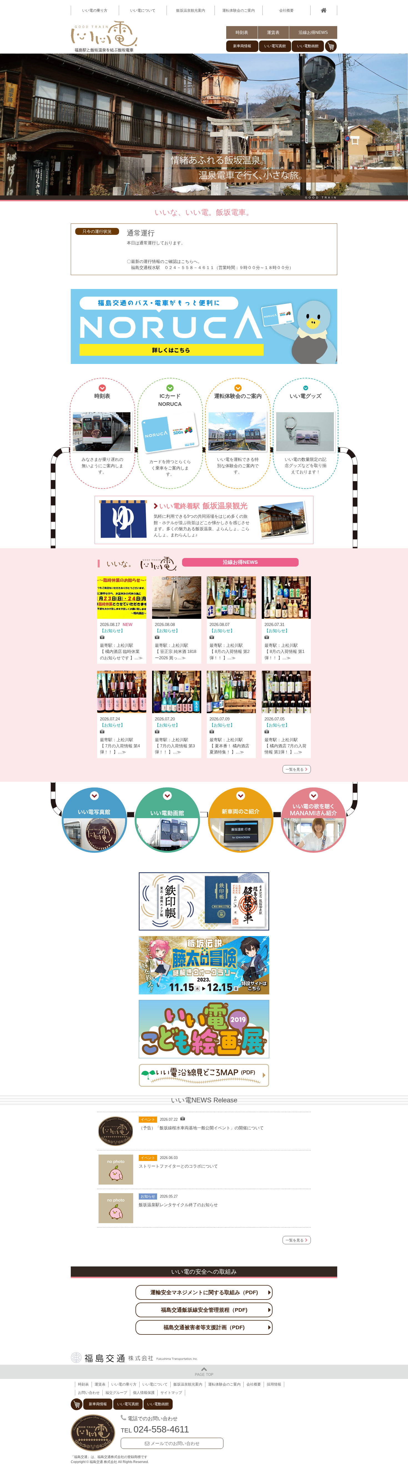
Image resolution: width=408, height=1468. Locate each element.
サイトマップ (171, 1393)
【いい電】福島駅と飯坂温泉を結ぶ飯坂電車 (104, 36)
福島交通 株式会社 (134, 1357)
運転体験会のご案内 (238, 10)
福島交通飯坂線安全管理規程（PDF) (204, 1310)
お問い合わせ (89, 1393)
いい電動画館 (308, 46)
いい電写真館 (275, 46)
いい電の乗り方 (124, 1384)
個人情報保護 (144, 1393)
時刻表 (242, 32)
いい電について (155, 1384)
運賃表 (273, 32)
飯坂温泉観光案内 (190, 10)
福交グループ (116, 1393)
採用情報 (274, 1384)
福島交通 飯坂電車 (93, 1433)
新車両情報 (242, 46)
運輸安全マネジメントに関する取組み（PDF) (204, 1292)
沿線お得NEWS (313, 32)
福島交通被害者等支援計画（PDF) (204, 1327)
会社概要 (286, 10)
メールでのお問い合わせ (175, 1443)
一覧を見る (295, 769)
